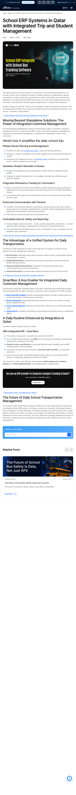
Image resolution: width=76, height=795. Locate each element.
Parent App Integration (15, 306)
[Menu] (71, 7)
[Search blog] (69, 434)
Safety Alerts (11, 311)
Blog (10, 13)
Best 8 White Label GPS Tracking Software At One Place (26, 115)
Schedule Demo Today (27, 393)
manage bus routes (31, 151)
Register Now (23, 2)
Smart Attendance (13, 300)
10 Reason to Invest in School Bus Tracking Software (24, 275)
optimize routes (41, 159)
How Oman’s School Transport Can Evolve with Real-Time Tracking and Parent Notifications (38, 235)
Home (5, 13)
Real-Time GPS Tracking (16, 295)
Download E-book (11, 393)
